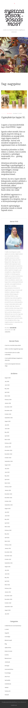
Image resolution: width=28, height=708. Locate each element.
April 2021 (7, 581)
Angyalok (7, 633)
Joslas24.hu (7, 331)
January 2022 (8, 548)
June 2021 (7, 574)
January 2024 (8, 490)
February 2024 (8, 486)
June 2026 (7, 385)
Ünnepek (7, 694)
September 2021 (9, 563)
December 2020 (8, 595)
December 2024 (8, 450)
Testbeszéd (7, 691)
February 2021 (8, 588)
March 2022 (7, 541)
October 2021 (8, 559)
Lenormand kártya (9, 669)
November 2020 (8, 599)
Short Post (7, 676)
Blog (6, 644)
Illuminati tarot (8, 658)
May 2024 (7, 476)
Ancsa (10, 113)
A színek (7, 629)
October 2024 (8, 457)
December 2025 (8, 407)
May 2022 (7, 534)
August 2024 (7, 465)
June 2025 (7, 428)
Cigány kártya (8, 647)
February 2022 (8, 545)
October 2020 (8, 603)
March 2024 (7, 483)
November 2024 (8, 454)
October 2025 (8, 414)
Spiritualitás (7, 680)
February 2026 (8, 399)
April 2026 (7, 392)
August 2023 (7, 508)
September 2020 (9, 606)
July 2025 (7, 425)
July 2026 (7, 381)
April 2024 (7, 479)
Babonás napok (8, 640)
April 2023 (7, 523)
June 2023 (7, 515)
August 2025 (7, 421)
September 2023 (9, 505)
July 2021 (7, 570)
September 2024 (9, 461)
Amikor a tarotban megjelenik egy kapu (14, 349)
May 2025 (7, 432)
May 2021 (7, 577)
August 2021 (7, 566)
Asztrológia (7, 636)
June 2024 (7, 472)
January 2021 (8, 592)
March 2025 (7, 439)
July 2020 (7, 614)
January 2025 (8, 446)
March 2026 (7, 396)
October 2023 (8, 501)
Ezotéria (7, 654)
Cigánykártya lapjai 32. (13, 117)
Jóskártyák (7, 662)
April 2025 (7, 436)
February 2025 (8, 443)
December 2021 (8, 552)
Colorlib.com (14, 705)
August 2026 (7, 377)
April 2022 (7, 537)
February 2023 (8, 530)
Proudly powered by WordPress (9, 702)
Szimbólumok (8, 684)
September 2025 (9, 417)
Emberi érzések (8, 651)
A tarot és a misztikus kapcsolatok (13, 345)
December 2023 (8, 494)
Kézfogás (7, 665)
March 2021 (7, 584)
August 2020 (7, 610)
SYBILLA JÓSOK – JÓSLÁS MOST (14, 18)
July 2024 (7, 468)
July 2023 (7, 512)
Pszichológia (8, 673)
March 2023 (7, 526)
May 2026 (7, 388)
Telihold (6, 687)
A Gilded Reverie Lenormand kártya (13, 625)
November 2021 (8, 555)
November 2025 (8, 410)
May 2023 (7, 519)
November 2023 (8, 497)
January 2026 (8, 403)
